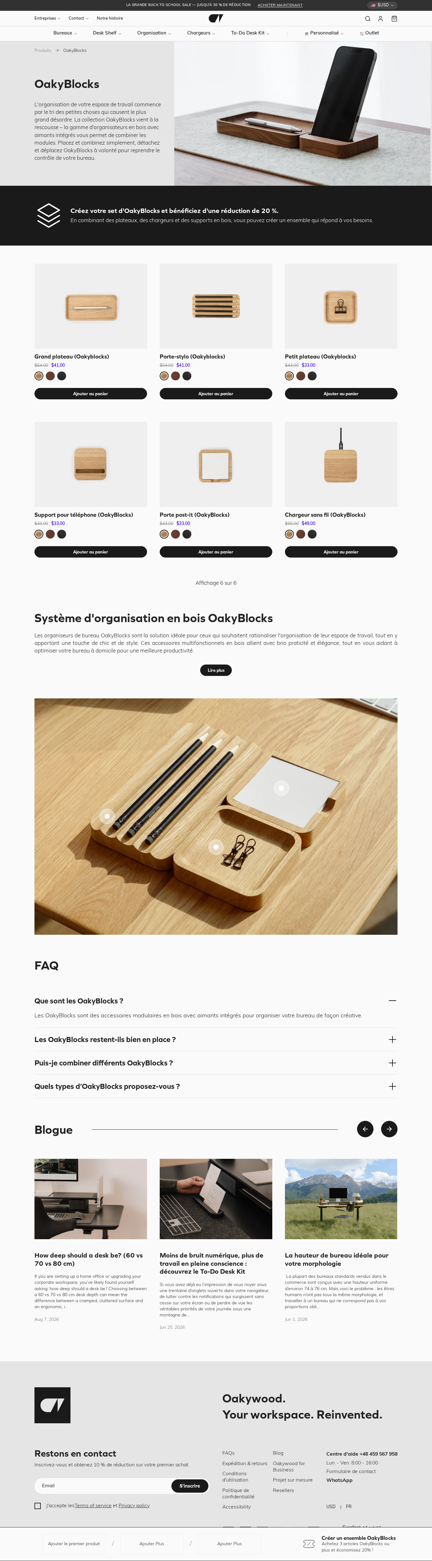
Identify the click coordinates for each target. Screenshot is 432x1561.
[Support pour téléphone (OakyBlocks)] (90, 464)
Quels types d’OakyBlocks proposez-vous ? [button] (107, 1086)
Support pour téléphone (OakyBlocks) (83, 514)
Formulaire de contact (351, 1471)
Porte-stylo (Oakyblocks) (192, 356)
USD (331, 1507)
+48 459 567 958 (379, 1454)
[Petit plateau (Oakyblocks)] (341, 306)
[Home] (216, 18)
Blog (278, 1453)
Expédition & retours (245, 1463)
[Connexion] (381, 19)
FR (349, 1507)
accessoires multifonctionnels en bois (199, 643)
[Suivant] (389, 1129)
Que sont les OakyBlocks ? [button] (78, 1000)
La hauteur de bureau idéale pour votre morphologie (336, 1259)
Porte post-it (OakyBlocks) (195, 514)
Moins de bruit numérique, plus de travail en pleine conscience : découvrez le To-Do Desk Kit (211, 1263)
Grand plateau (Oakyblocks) (71, 356)
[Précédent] (365, 1129)
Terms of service (93, 1505)
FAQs (228, 1453)
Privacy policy (134, 1505)
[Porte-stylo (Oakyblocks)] (216, 306)
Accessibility (236, 1507)
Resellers (283, 1490)
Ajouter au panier (90, 393)
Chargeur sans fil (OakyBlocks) (325, 514)
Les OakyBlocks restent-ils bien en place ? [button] (105, 1039)
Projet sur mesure (293, 1480)
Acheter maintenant (280, 5)
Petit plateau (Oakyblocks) (320, 356)
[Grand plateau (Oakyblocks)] (90, 306)
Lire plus (216, 670)
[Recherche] (368, 19)
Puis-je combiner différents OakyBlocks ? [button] (103, 1062)
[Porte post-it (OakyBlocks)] (216, 464)
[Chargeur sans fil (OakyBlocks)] (341, 464)
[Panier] (394, 19)
